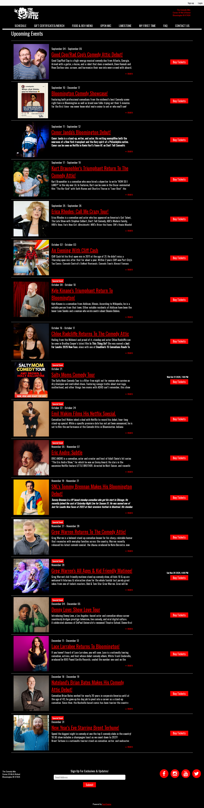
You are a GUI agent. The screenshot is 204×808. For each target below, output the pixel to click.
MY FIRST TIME (147, 25)
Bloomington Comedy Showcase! (79, 93)
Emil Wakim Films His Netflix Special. (83, 413)
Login (200, 3)
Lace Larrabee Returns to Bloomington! (85, 646)
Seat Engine (106, 804)
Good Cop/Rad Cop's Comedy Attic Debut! (87, 54)
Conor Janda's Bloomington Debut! (81, 132)
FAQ (165, 25)
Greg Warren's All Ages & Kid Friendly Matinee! (91, 570)
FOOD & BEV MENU (82, 25)
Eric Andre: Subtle (66, 452)
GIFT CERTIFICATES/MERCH (49, 25)
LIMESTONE (125, 25)
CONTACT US (182, 25)
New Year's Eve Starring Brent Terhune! (85, 727)
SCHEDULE (20, 25)
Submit (89, 785)
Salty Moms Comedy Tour (73, 374)
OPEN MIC (105, 25)
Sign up (191, 3)
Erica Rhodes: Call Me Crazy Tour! (80, 211)
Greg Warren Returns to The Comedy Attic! (88, 531)
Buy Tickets (179, 62)
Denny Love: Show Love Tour (75, 609)
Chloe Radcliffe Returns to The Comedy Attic (90, 333)
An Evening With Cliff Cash (74, 250)
